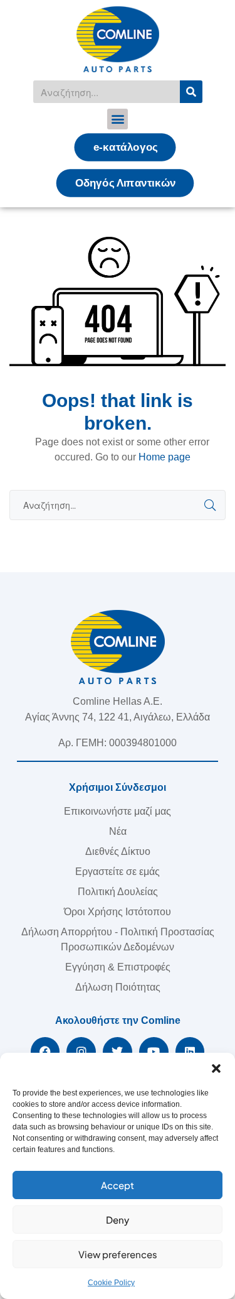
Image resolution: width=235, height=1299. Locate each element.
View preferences (117, 1254)
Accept (117, 1185)
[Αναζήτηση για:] (117, 505)
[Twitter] (117, 1052)
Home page (164, 457)
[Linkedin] (190, 1052)
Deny (117, 1220)
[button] (216, 1068)
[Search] (191, 91)
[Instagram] (81, 1052)
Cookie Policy (111, 1282)
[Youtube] (154, 1052)
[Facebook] (45, 1052)
